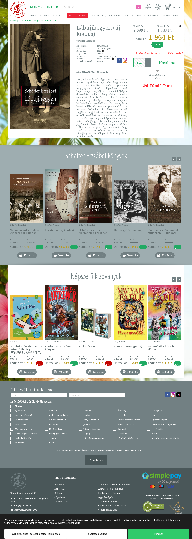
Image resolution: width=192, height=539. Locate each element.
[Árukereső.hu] (153, 507)
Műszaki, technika (91, 429)
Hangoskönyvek (91, 419)
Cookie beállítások (107, 509)
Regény (86, 433)
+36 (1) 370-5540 (22, 505)
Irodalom (26, 20)
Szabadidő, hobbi (23, 438)
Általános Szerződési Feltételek (114, 484)
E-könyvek (157, 410)
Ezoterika (122, 415)
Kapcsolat (154, 15)
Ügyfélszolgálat (106, 497)
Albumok (87, 410)
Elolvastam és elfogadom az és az (98, 450)
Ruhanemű (123, 433)
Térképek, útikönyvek (128, 438)
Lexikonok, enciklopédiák (164, 424)
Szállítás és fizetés (134, 15)
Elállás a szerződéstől (109, 493)
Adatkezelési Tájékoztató (111, 488)
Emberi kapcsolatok (58, 415)
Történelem (20, 442)
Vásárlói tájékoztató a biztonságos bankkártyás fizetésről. (161, 497)
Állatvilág (122, 410)
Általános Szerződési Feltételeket (97, 450)
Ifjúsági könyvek (159, 419)
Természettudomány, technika (165, 438)
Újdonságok (59, 15)
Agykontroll (20, 410)
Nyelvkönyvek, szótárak (26, 433)
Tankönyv (54, 438)
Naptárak (122, 429)
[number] (140, 62)
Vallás (52, 442)
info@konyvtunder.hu (25, 509)
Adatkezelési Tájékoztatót (129, 450)
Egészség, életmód (23, 415)
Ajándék (44, 15)
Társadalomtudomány (93, 438)
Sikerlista (114, 15)
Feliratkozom (96, 460)
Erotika (86, 415)
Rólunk (58, 493)
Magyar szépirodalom (45, 20)
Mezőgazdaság (56, 429)
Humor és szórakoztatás (129, 419)
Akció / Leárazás (78, 15)
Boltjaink (59, 484)
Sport (154, 433)
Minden (18, 406)
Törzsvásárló (170, 15)
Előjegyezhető (98, 15)
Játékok (86, 424)
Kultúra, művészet (126, 424)
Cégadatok (59, 497)
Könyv (33, 15)
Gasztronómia (21, 419)
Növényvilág (158, 429)
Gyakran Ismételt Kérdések (112, 505)
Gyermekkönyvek (57, 419)
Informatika (20, 424)
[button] (173, 6)
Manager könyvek (23, 429)
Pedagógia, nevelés (58, 433)
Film (154, 415)
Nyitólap (14, 20)
